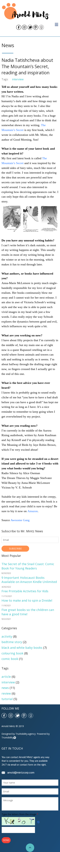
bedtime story (12, 642)
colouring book (12, 653)
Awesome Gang (20, 520)
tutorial (7, 699)
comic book (10, 659)
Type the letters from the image (20, 814)
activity (7, 636)
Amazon (33, 511)
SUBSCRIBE (15, 548)
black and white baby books (22, 647)
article (6, 676)
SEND (6, 840)
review (6, 693)
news (5, 688)
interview (18, 79)
